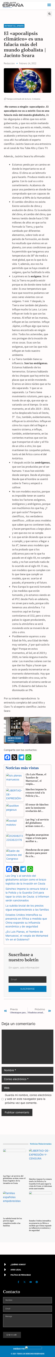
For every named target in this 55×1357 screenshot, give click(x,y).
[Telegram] (36, 1282)
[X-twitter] (24, 1282)
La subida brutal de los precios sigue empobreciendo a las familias (12, 1222)
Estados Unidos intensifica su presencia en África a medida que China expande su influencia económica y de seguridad (40, 1225)
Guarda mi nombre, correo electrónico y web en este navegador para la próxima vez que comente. (28, 1099)
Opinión (20, 26)
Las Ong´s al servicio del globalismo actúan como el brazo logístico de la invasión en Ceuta (26, 879)
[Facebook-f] (18, 1282)
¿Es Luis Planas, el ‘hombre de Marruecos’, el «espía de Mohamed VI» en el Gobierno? (27, 935)
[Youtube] (30, 1282)
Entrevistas (10, 26)
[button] (49, 5)
